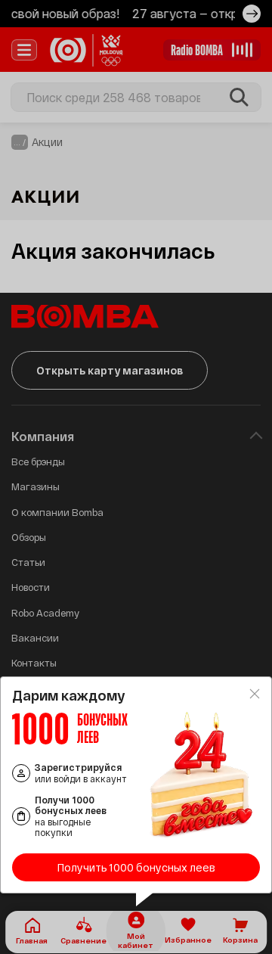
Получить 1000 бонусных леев (136, 867)
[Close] (255, 694)
